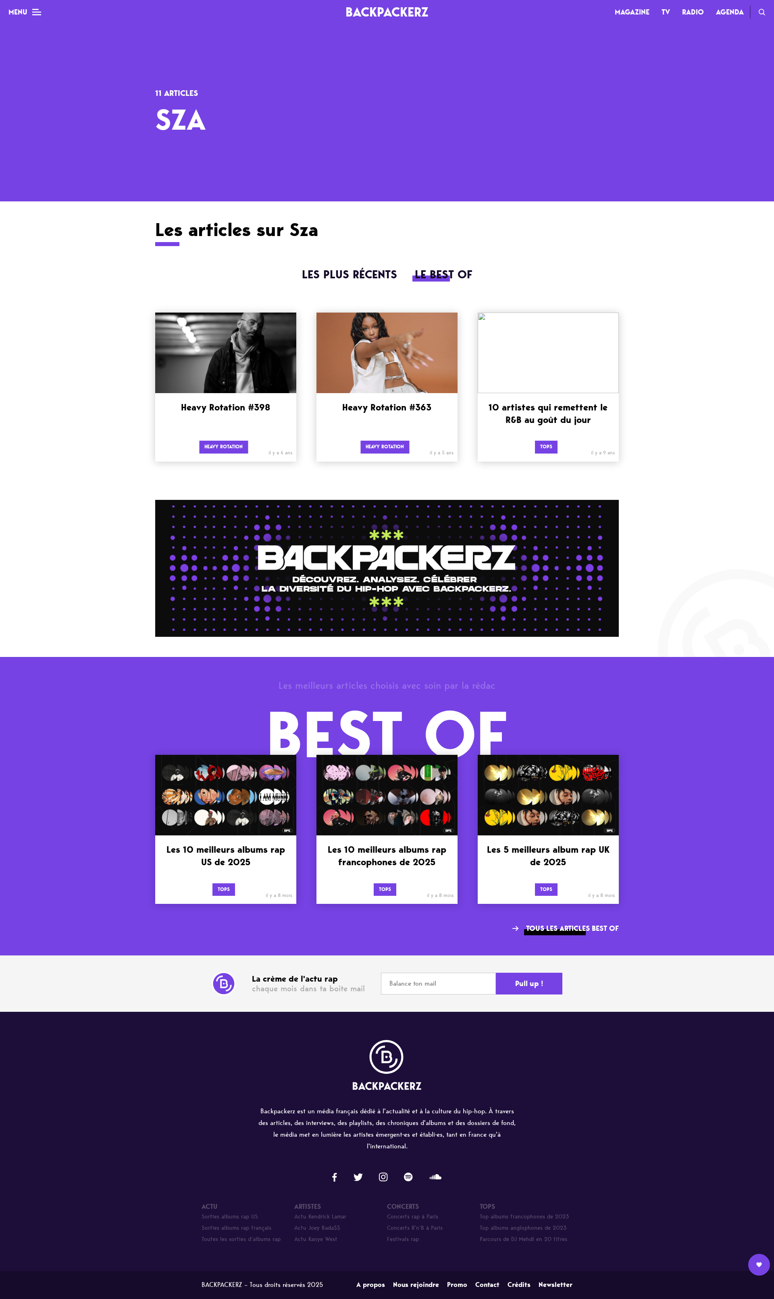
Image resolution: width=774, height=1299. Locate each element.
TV (666, 12)
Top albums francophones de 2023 (524, 1216)
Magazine (632, 12)
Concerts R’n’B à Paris (415, 1228)
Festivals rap (403, 1239)
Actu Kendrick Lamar (320, 1216)
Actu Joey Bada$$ (317, 1228)
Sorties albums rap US (230, 1216)
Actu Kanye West (315, 1239)
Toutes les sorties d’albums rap (241, 1239)
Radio (693, 12)
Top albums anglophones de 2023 (523, 1228)
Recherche (762, 12)
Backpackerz (387, 12)
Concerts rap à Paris (412, 1216)
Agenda (730, 12)
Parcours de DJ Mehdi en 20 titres (523, 1239)
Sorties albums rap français (236, 1228)
